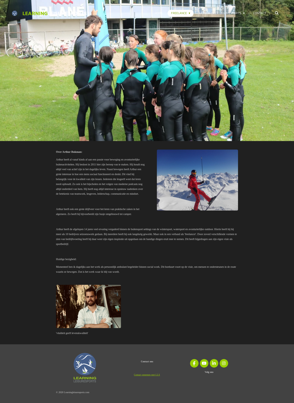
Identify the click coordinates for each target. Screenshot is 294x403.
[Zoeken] (276, 13)
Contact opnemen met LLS (147, 375)
